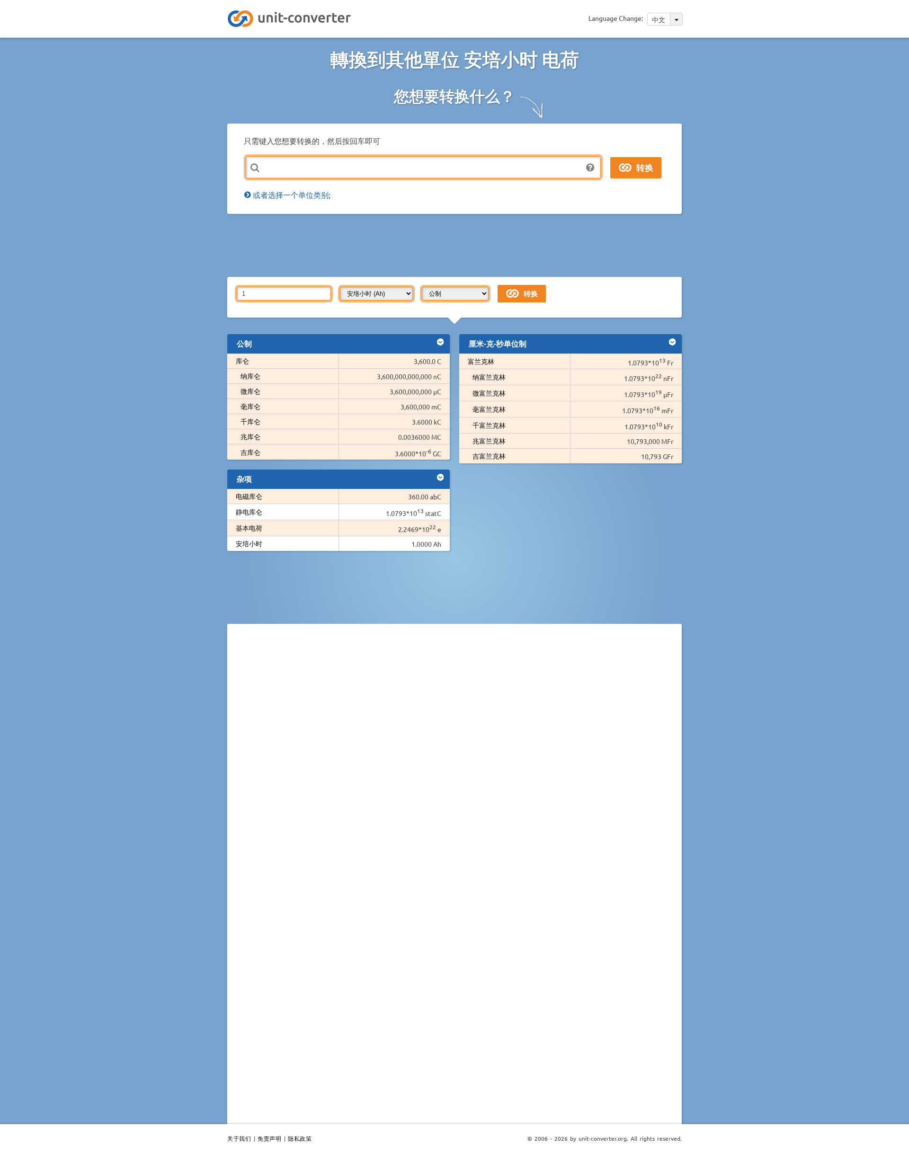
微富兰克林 (489, 393)
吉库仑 (250, 452)
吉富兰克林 (489, 456)
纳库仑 (250, 376)
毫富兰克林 (489, 409)
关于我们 (239, 1138)
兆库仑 (250, 436)
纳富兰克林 (489, 377)
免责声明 (269, 1138)
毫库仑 (250, 406)
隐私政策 (300, 1138)
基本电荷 (249, 527)
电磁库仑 (249, 496)
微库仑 (250, 391)
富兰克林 (481, 361)
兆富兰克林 (489, 440)
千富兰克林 (489, 425)
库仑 (242, 360)
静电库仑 (249, 511)
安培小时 (249, 543)
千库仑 (250, 421)
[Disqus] (454, 761)
